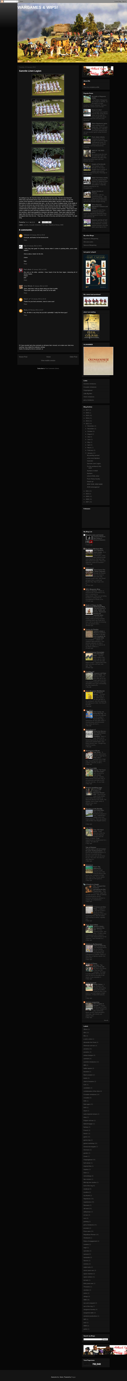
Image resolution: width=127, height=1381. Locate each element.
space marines (88, 1273)
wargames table (89, 1313)
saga (85, 1247)
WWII (85, 1326)
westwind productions (90, 1316)
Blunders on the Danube (94, 808)
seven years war (89, 1270)
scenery (86, 1264)
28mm (86, 1029)
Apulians (89, 473)
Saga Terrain (97, 752)
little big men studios (90, 1182)
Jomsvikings (87, 1176)
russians (86, 1244)
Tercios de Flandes (92, 629)
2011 (87, 491)
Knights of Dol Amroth (98, 164)
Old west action (88, 242)
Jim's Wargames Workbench (95, 691)
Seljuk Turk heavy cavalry (100, 177)
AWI (85, 1065)
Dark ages (87, 1104)
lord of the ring (88, 1185)
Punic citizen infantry (98, 137)
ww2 (85, 1322)
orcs (85, 1218)
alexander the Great (90, 1042)
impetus (86, 1169)
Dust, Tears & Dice (92, 925)
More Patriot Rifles (98, 810)
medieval (86, 1189)
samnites (86, 1251)
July (88, 437)
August (89, 434)
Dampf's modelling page (94, 787)
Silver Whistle (28, 286)
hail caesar (87, 1163)
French (86, 1130)
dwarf (85, 1111)
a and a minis (88, 1039)
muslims (86, 1192)
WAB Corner (90, 568)
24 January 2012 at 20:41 (34, 246)
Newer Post (23, 357)
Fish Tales (89, 828)
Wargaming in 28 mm (93, 750)
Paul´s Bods (27, 269)
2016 (87, 413)
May (88, 442)
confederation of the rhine (92, 1091)
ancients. (86, 1052)
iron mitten (89, 710)
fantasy (86, 1127)
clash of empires (89, 1081)
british (85, 1078)
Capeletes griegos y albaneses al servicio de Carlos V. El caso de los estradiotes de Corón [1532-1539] (99, 634)
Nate (25, 246)
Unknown (27, 235)
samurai (86, 1254)
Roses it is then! (97, 110)
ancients (26, 225)
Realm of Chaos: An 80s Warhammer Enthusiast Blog (95, 605)
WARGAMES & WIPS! (37, 7)
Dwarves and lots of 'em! (99, 220)
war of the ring (88, 1306)
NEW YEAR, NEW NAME (95, 484)
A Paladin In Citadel (92, 884)
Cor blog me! (90, 671)
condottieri (87, 1088)
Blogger (73, 1377)
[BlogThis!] (45, 222)
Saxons (86, 1260)
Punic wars (45, 225)
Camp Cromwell (91, 983)
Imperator (90, 461)
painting (86, 1221)
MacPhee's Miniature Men (94, 549)
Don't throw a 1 (91, 729)
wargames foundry (89, 1309)
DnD (85, 1107)
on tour (86, 1215)
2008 (87, 499)
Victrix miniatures (89, 397)
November (90, 428)
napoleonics (87, 1202)
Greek (85, 1156)
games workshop (89, 1143)
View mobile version (48, 360)
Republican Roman (54, 225)
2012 (87, 423)
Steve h (26, 299)
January (90, 453)
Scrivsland (89, 865)
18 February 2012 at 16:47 (35, 310)
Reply (25, 240)
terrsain (86, 1280)
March (89, 447)
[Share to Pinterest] (50, 222)
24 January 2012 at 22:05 (39, 269)
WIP (85, 1319)
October (90, 431)
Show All (106, 1020)
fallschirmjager (88, 1124)
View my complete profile (91, 87)
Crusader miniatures (35, 225)
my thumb (87, 1195)
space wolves (88, 1277)
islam (85, 1172)
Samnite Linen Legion (94, 463)
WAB (61, 225)
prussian (86, 1228)
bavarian (86, 1071)
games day (87, 1140)
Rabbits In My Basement (94, 944)
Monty (26, 310)
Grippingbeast (88, 390)
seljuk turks (87, 1267)
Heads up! (90, 481)
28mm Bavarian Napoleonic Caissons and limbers (100, 206)
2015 (87, 415)
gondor (86, 1153)
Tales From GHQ (91, 768)
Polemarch (89, 905)
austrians (86, 1058)
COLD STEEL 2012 (93, 476)
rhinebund (87, 1238)
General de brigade (90, 1146)
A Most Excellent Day (99, 946)
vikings (86, 1296)
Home (48, 357)
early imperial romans (90, 1114)
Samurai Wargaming (90, 245)
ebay (85, 1117)
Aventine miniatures (90, 384)
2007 (87, 502)
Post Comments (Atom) (52, 368)
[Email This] (43, 222)
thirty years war (88, 1283)
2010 (87, 494)
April (89, 445)
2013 (87, 421)
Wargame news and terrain (94, 535)
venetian (86, 1290)
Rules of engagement (90, 1241)
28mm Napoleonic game (99, 123)
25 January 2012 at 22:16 (38, 299)
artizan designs (88, 1055)
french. (86, 1133)
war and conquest (89, 1303)
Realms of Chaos (91, 963)
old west (86, 1208)
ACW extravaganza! (93, 487)
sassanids (87, 1257)
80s (85, 1036)
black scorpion (88, 1075)
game (85, 1137)
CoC (85, 1084)
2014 (87, 418)
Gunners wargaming (92, 1002)
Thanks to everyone (91, 591)
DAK (85, 1101)
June (89, 439)
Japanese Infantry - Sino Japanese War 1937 (98, 928)
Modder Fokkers (98, 984)
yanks (85, 1329)
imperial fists (87, 1166)
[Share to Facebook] (49, 222)
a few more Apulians (93, 458)
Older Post (73, 357)
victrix (85, 1293)
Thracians (87, 1287)
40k (85, 1032)
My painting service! (93, 455)
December (90, 426)
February (90, 450)
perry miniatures (89, 400)
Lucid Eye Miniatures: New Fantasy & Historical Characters (99, 538)
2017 (87, 410)
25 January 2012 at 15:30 (40, 286)
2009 (87, 496)
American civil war (89, 1045)
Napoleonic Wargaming (91, 238)
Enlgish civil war (88, 1120)
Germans (86, 1150)
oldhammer (87, 1212)
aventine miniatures (90, 1062)
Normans (86, 1205)
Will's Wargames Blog (93, 589)
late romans (87, 1179)
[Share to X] (47, 222)
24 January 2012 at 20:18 (37, 235)
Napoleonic (87, 1198)
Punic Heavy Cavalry (93, 479)
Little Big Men (88, 393)
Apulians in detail (92, 470)
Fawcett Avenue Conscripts (95, 652)
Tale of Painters (91, 847)
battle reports (88, 1068)
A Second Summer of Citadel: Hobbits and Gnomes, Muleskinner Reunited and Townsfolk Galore (99, 612)
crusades (86, 1098)
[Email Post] (39, 222)
